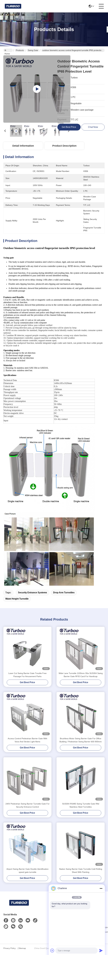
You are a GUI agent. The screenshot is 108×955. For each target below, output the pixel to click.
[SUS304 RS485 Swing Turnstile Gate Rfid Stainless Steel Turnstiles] (80, 779)
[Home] (18, 906)
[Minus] (101, 888)
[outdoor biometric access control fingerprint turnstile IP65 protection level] (36, 89)
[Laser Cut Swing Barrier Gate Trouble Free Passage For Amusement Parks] (27, 649)
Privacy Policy (9, 948)
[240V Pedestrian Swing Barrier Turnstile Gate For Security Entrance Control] (27, 779)
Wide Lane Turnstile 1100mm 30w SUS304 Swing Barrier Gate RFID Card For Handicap (81, 674)
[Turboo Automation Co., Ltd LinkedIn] (20, 920)
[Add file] (52, 950)
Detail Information (23, 145)
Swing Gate (33, 50)
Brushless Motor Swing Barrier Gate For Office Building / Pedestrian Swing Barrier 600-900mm (80, 740)
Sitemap (22, 948)
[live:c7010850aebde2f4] (20, 926)
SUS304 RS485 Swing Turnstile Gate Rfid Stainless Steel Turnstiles (80, 805)
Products (20, 50)
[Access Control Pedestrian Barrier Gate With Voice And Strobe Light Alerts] (27, 714)
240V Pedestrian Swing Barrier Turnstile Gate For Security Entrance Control (27, 805)
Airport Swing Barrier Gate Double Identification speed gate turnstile (27, 870)
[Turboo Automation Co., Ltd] (12, 6)
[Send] (101, 950)
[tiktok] (35, 920)
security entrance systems (32, 592)
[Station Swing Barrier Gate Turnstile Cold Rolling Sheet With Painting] (80, 845)
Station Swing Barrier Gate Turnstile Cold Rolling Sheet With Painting (80, 870)
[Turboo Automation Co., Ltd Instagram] (13, 920)
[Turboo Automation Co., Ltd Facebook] (5, 920)
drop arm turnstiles (64, 592)
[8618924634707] (5, 926)
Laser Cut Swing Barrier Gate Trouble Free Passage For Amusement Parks (27, 674)
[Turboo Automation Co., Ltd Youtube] (27, 920)
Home (8, 50)
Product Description (64, 145)
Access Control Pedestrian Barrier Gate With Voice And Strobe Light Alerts (27, 740)
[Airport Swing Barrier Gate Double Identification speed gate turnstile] (27, 845)
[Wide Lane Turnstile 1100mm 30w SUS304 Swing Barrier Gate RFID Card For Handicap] (80, 649)
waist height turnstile (17, 599)
